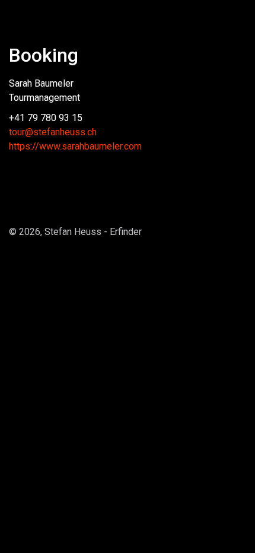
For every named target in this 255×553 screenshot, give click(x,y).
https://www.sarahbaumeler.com (75, 146)
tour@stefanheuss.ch (53, 132)
